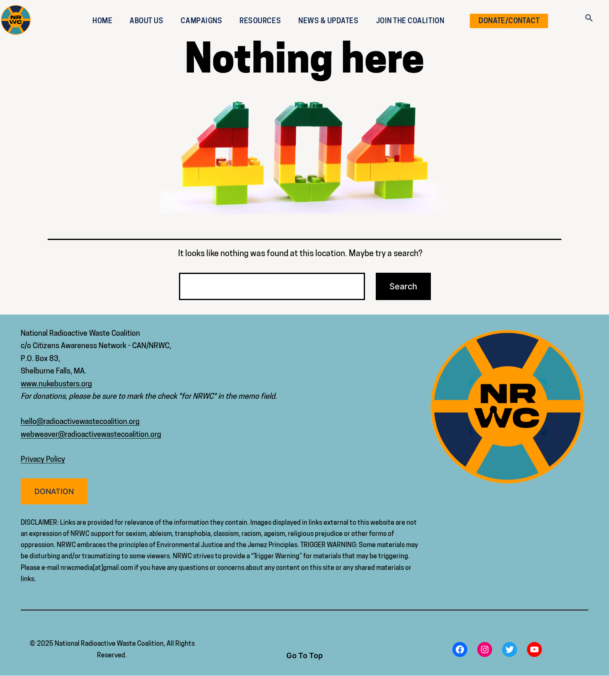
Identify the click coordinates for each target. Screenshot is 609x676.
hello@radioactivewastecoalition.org (80, 421)
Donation (54, 491)
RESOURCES (260, 21)
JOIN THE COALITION (410, 21)
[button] (589, 15)
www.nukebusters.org (56, 383)
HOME (102, 21)
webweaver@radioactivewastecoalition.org (91, 434)
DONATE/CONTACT (509, 21)
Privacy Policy (43, 459)
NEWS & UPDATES (328, 21)
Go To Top (304, 655)
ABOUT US (146, 21)
